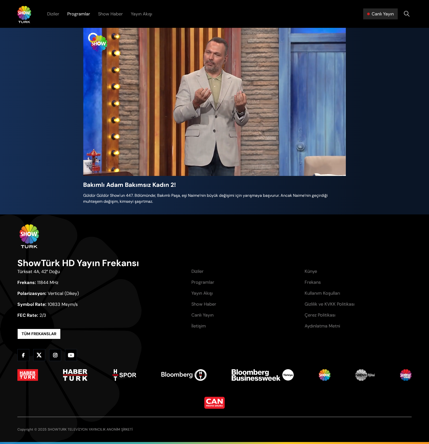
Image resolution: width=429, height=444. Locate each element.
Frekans (313, 282)
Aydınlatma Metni (322, 326)
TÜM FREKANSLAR (39, 333)
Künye (311, 271)
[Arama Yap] (407, 14)
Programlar (78, 14)
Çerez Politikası (320, 315)
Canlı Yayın (202, 315)
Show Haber (110, 14)
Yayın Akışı (141, 14)
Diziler (53, 14)
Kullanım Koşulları (322, 293)
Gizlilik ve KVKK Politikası (330, 304)
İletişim (198, 326)
